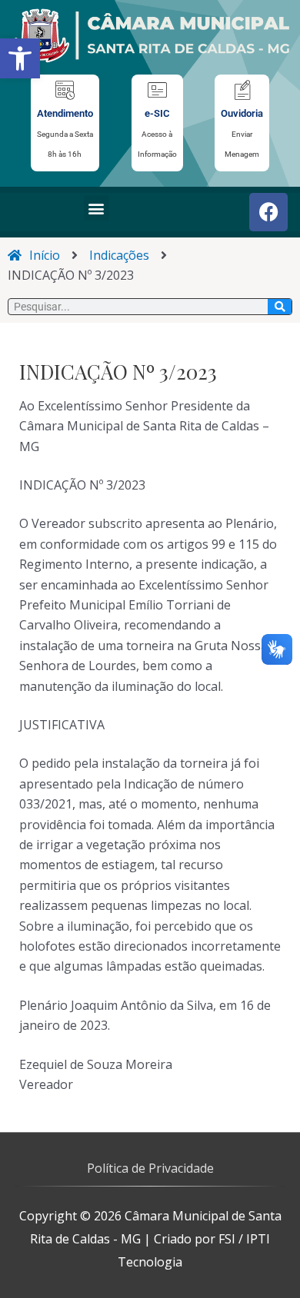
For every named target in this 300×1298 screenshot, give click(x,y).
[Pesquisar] (280, 306)
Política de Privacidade (150, 1168)
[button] (20, 58)
